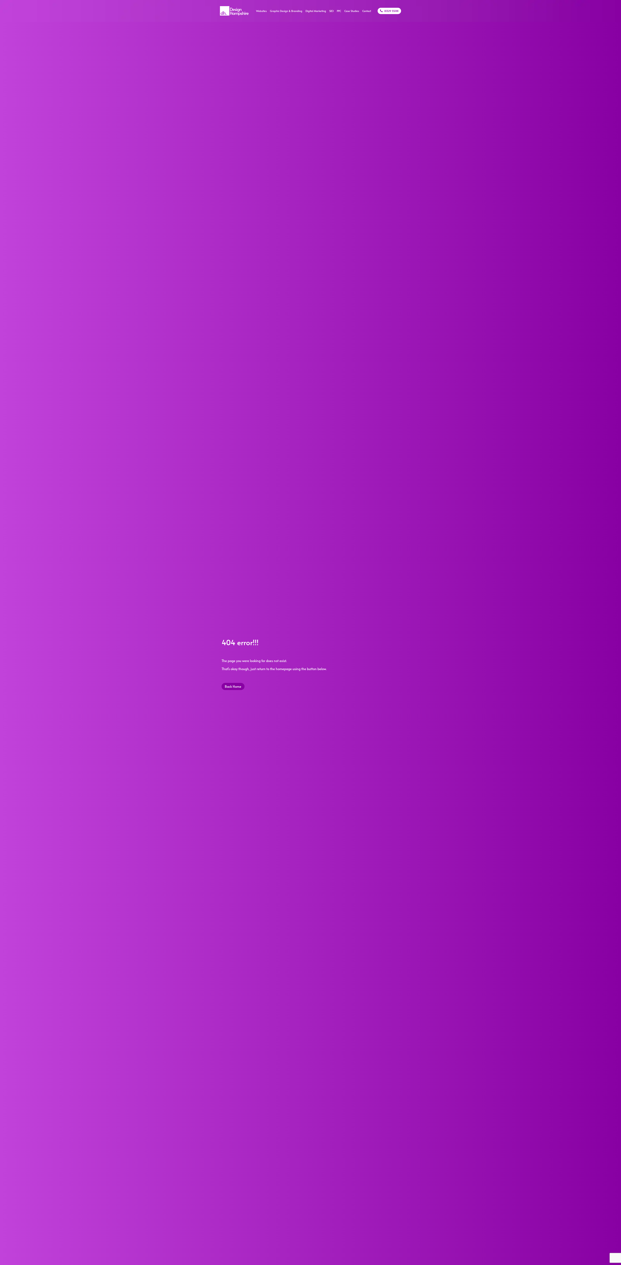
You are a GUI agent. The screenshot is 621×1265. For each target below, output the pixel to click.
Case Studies (351, 11)
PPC (339, 11)
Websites (261, 11)
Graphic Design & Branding (286, 11)
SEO (331, 11)
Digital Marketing (315, 11)
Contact (366, 11)
